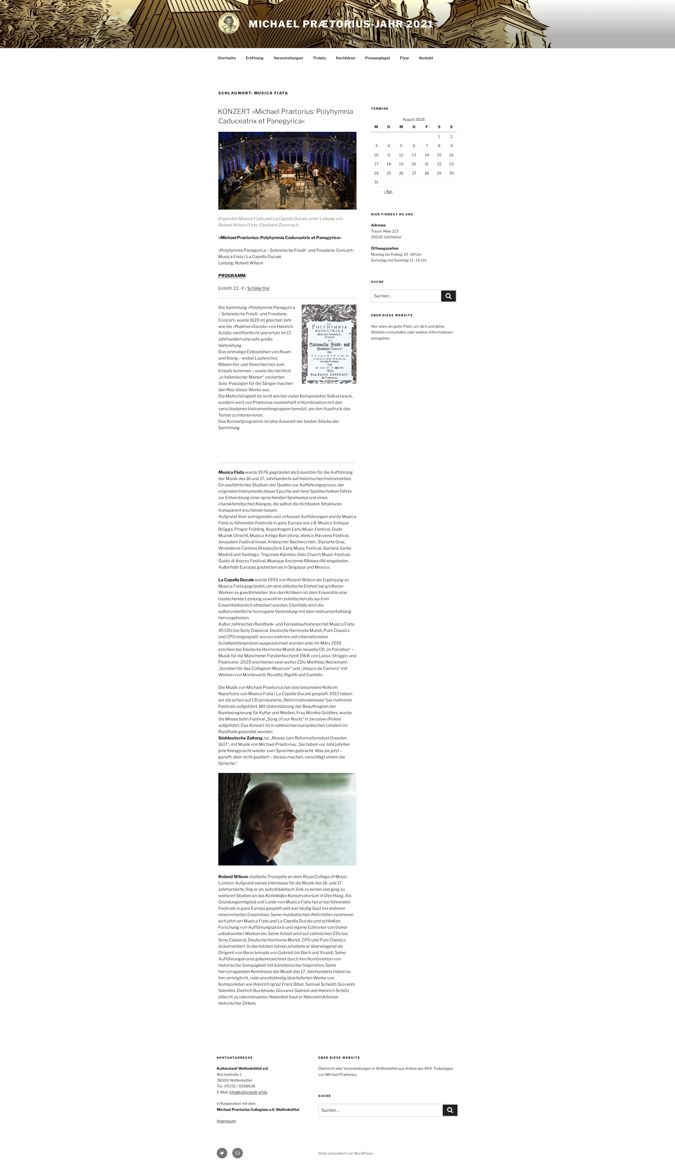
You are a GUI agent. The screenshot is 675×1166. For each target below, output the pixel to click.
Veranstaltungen (288, 58)
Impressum (226, 1121)
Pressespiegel (377, 58)
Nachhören (345, 58)
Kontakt (426, 58)
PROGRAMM (231, 275)
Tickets (319, 58)
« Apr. (388, 191)
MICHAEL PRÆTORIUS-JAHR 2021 (341, 24)
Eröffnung (255, 58)
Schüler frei (258, 288)
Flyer (404, 58)
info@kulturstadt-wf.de (248, 1092)
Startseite (227, 58)
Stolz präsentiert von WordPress (345, 1153)
